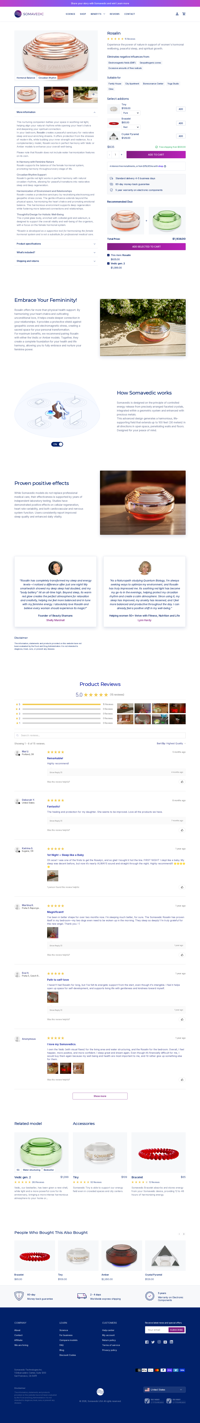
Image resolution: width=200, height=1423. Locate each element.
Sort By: (161, 743)
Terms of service (111, 1345)
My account (108, 1335)
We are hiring (21, 1345)
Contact (18, 1335)
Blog (61, 1350)
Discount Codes (67, 1355)
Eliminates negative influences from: (128, 56)
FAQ (61, 1345)
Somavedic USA (95, 1401)
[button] (19, 755)
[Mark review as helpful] (182, 781)
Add (181, 109)
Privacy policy (109, 1350)
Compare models (68, 1340)
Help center (108, 1330)
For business (65, 1335)
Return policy (109, 1340)
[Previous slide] (179, 1234)
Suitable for (114, 77)
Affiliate (18, 1340)
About (17, 1330)
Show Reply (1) (56, 772)
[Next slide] (93, 94)
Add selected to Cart (146, 246)
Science (63, 1330)
